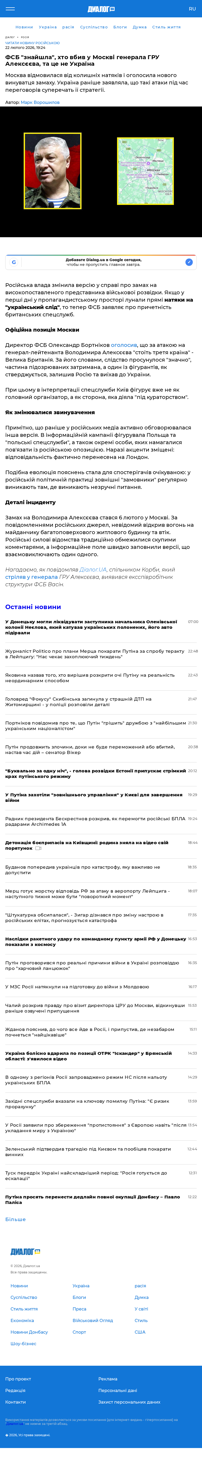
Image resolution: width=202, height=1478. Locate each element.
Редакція (15, 1390)
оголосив (124, 345)
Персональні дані (117, 1390)
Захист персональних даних (129, 1402)
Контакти (15, 1402)
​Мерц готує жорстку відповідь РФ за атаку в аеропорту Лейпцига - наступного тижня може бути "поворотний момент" (87, 893)
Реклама (107, 1378)
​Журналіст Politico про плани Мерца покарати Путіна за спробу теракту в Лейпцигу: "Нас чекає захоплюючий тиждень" (94, 654)
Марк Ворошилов (40, 102)
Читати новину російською (32, 43)
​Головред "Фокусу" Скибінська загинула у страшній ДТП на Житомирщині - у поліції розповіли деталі (78, 701)
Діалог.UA (93, 569)
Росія (25, 37)
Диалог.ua (14, 1424)
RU (192, 9)
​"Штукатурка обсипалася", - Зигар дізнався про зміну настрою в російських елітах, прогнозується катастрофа (84, 917)
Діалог (10, 37)
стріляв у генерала (31, 577)
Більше (15, 1219)
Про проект (18, 1378)
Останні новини (33, 607)
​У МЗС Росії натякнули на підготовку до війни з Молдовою (77, 986)
